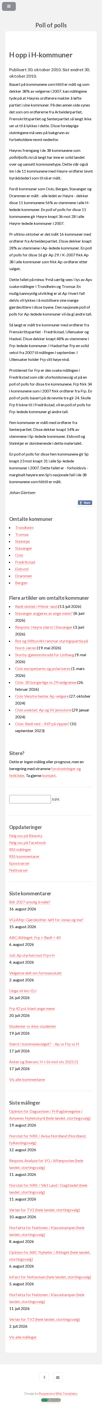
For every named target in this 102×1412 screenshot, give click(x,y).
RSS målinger (20, 849)
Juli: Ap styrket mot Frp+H (32, 955)
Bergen (21, 582)
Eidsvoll (21, 568)
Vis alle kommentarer (27, 1079)
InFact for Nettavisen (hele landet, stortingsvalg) (50, 1276)
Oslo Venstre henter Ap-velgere (42, 696)
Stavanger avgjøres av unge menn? (44, 613)
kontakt (49, 775)
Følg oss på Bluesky (25, 835)
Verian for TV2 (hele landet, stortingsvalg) (44, 1209)
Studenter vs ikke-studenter (32, 1026)
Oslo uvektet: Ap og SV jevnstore (43, 709)
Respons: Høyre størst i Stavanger (44, 627)
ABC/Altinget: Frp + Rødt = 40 (35, 937)
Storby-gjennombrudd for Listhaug (44, 654)
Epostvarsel (19, 863)
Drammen (23, 575)
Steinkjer (22, 541)
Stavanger (23, 548)
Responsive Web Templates (58, 1393)
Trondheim (24, 527)
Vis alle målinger (23, 1337)
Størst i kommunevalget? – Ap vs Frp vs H (44, 1043)
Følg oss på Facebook (27, 842)
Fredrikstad (25, 562)
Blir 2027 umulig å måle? (30, 902)
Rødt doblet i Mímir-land (36, 606)
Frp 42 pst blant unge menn (32, 1008)
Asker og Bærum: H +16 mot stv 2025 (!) (43, 1061)
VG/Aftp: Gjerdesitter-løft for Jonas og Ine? (46, 919)
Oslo (19, 555)
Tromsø (21, 534)
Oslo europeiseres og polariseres (43, 668)
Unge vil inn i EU (22, 990)
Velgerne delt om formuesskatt (35, 973)
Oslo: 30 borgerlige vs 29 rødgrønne (45, 682)
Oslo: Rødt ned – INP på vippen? (42, 723)
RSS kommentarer (24, 856)
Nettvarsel (18, 870)
